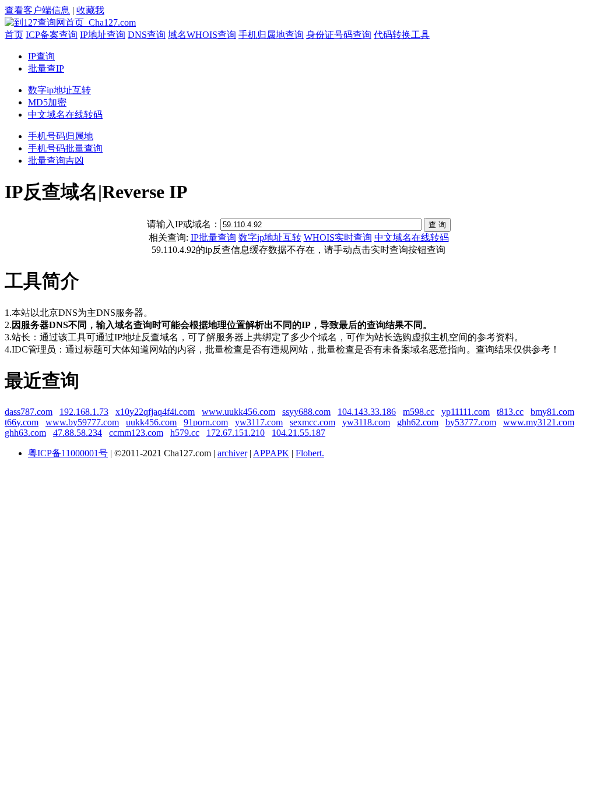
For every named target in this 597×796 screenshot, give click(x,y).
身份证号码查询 (338, 35)
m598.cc (418, 412)
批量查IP (46, 68)
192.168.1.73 (83, 412)
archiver (232, 453)
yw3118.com (366, 422)
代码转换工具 (402, 35)
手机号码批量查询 (65, 148)
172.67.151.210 (235, 433)
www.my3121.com (538, 422)
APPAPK (271, 453)
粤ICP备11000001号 (68, 453)
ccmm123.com (136, 433)
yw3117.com (259, 422)
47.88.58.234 (77, 433)
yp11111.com (465, 412)
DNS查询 (147, 35)
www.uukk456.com (238, 412)
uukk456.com (151, 422)
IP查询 (41, 56)
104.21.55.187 (298, 433)
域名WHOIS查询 (202, 35)
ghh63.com (25, 433)
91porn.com (206, 422)
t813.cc (510, 412)
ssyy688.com (306, 412)
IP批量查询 (213, 237)
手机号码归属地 (60, 136)
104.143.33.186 (367, 412)
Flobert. (310, 453)
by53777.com (470, 422)
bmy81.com (552, 412)
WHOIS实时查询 (338, 237)
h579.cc (184, 433)
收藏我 (90, 10)
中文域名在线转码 (65, 114)
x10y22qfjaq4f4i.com (155, 412)
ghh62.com (417, 422)
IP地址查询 (102, 35)
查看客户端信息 (37, 10)
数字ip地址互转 (59, 90)
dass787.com (28, 412)
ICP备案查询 (52, 35)
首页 (14, 35)
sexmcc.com (312, 422)
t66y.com (21, 422)
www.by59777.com (82, 422)
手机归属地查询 (271, 35)
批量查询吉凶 (56, 160)
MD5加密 (47, 102)
